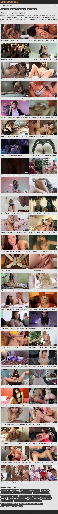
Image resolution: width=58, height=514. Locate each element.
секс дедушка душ (6, 495)
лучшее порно (5, 9)
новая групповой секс (25, 495)
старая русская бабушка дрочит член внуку (30, 503)
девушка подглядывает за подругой (30, 490)
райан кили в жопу (6, 493)
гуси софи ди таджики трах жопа (10, 490)
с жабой (15, 495)
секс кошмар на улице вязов (41, 493)
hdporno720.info (21, 9)
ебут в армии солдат (34, 498)
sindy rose (3, 498)
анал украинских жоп (20, 501)
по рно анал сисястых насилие (9, 503)
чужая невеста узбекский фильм (41, 495)
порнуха (13, 9)
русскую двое (45, 490)
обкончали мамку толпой (34, 501)
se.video (34, 9)
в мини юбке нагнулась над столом (18, 498)
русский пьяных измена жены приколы (11, 506)
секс (29, 9)
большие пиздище (46, 498)
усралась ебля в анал (7, 501)
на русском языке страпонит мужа (22, 493)
